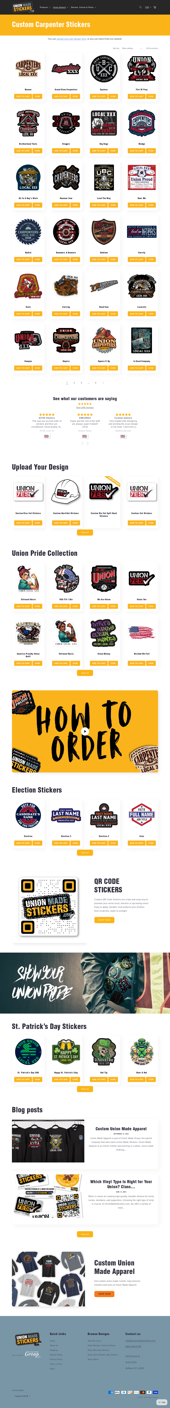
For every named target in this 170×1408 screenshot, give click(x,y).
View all (85, 532)
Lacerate (141, 307)
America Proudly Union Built (28, 655)
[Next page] (103, 383)
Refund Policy (56, 1355)
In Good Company (141, 361)
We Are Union (103, 600)
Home (52, 1341)
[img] (85, 404)
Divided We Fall (142, 654)
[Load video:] (85, 731)
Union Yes (142, 600)
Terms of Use (56, 1364)
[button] (45, 7)
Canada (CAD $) (21, 1396)
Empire (66, 361)
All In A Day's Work (28, 198)
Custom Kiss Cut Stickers (28, 513)
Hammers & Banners (66, 253)
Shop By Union (94, 1341)
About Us (54, 1345)
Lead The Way (104, 198)
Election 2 (104, 836)
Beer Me (142, 198)
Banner (28, 90)
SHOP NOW (104, 920)
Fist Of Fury (142, 90)
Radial (28, 253)
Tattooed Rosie (28, 600)
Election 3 (66, 836)
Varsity (141, 253)
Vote (141, 836)
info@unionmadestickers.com (141, 1341)
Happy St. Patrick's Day (66, 1073)
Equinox (104, 90)
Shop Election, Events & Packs (102, 1345)
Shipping (54, 1350)
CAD (147, 7)
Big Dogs (104, 144)
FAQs (52, 1369)
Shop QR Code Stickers (98, 1350)
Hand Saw (104, 307)
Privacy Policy (56, 1359)
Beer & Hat (141, 1073)
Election (28, 836)
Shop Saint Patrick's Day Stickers (103, 1355)
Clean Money (104, 654)
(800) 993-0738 (133, 1346)
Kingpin (66, 144)
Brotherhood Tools (28, 144)
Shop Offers (93, 1359)
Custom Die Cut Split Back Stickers (104, 514)
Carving (66, 307)
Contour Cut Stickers (141, 513)
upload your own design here (71, 39)
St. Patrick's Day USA (28, 1073)
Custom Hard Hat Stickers (66, 513)
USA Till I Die (66, 600)
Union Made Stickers (151, 1397)
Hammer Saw (66, 198)
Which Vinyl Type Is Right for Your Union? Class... (121, 1184)
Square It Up (104, 361)
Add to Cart (23, 96)
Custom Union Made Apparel (121, 1129)
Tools (28, 307)
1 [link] (67, 383)
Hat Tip (103, 1073)
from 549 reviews (85, 407)
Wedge (142, 144)
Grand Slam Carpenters (66, 90)
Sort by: (116, 48)
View (37, 96)
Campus (28, 361)
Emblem (104, 253)
